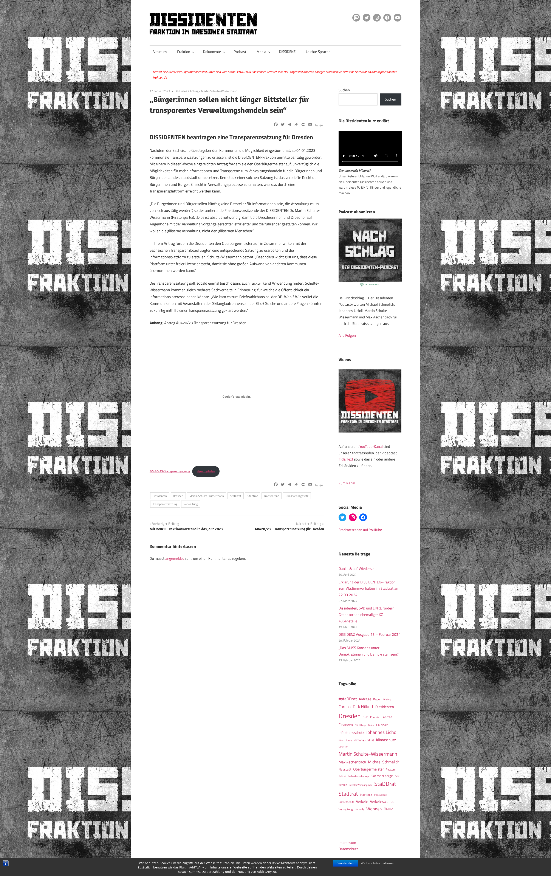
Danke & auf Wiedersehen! (359, 568)
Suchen (344, 90)
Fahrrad (386, 717)
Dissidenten (160, 496)
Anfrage (365, 699)
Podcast (240, 51)
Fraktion (183, 51)
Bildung (387, 699)
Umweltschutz (346, 802)
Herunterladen (206, 471)
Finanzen (346, 724)
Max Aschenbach (352, 762)
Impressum (347, 842)
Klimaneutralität (364, 740)
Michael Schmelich (383, 762)
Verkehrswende (382, 801)
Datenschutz (348, 849)
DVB (365, 717)
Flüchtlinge (360, 725)
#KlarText (346, 459)
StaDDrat (235, 496)
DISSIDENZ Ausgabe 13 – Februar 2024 (370, 634)
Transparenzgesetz (296, 496)
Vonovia (359, 809)
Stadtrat (253, 496)
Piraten (390, 769)
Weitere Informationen (378, 863)
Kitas (341, 740)
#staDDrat (348, 699)
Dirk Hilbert (363, 706)
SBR (397, 776)
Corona (345, 707)
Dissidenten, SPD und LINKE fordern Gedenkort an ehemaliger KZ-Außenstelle (366, 614)
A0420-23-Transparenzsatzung (170, 471)
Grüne (371, 725)
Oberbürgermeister (368, 769)
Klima (348, 740)
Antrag (194, 91)
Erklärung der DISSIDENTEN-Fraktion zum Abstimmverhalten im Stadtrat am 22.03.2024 (369, 588)
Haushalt (382, 725)
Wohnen (374, 808)
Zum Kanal (347, 483)
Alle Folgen (347, 335)
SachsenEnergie (382, 775)
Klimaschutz (386, 740)
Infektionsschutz (351, 732)
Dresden (178, 496)
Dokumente (212, 51)
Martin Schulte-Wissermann (219, 91)
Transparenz (271, 496)
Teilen (318, 125)
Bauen (377, 699)
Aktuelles (160, 51)
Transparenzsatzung (165, 504)
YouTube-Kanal (371, 446)
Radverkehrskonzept (359, 776)
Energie (374, 717)
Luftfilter (343, 746)
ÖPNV (388, 809)
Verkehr (362, 801)
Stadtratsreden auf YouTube (360, 530)
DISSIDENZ (287, 51)
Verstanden (345, 863)
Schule (343, 784)
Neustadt (345, 769)
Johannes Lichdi (382, 732)
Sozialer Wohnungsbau (360, 785)
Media (261, 51)
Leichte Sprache (318, 51)
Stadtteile (366, 794)
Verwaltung (191, 504)
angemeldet (174, 558)
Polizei (342, 776)
